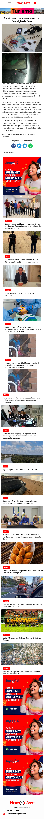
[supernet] (22, 194)
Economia (8, 220)
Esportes (6, 634)
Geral (5, 466)
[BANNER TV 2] (22, 13)
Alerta (7, 256)
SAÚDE (8, 290)
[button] (13, 145)
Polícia (8, 359)
